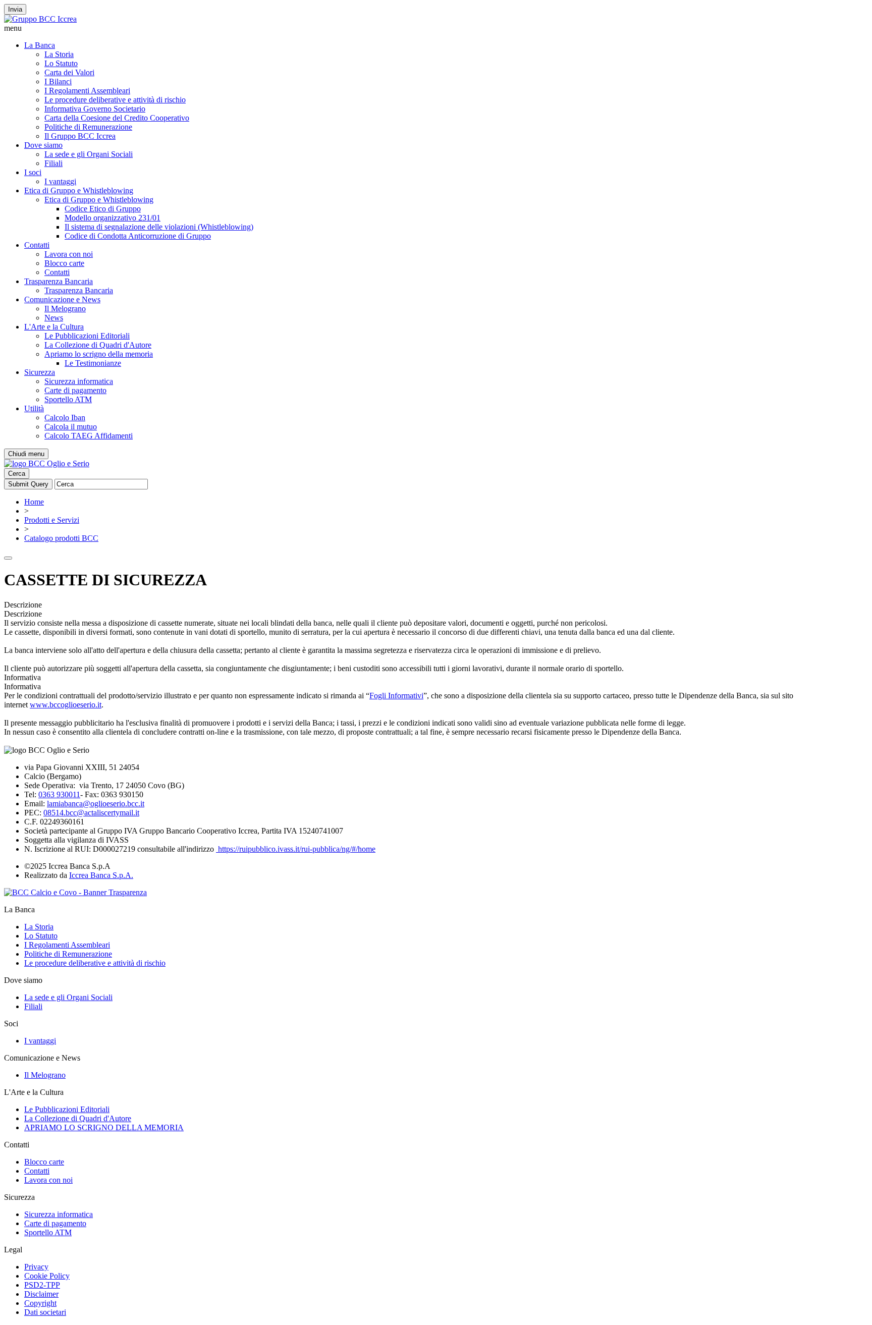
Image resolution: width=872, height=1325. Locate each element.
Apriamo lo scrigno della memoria (98, 354)
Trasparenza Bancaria (58, 281)
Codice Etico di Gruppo (103, 208)
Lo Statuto (61, 63)
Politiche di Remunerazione (88, 127)
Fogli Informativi (396, 695)
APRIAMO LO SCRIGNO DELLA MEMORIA (104, 1127)
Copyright (40, 1303)
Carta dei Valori (69, 72)
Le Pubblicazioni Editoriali (87, 336)
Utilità (34, 408)
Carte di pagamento (75, 390)
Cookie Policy (47, 1276)
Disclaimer (41, 1294)
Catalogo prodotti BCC (61, 538)
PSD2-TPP (42, 1285)
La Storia (59, 54)
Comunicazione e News (62, 299)
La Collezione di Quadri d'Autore (97, 345)
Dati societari (45, 1312)
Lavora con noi (68, 254)
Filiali (53, 163)
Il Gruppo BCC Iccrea (80, 136)
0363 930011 (59, 794)
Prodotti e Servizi (51, 520)
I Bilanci (58, 81)
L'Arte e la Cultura (54, 326)
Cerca (16, 473)
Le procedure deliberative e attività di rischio (115, 99)
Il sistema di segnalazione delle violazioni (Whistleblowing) (159, 227)
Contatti (36, 245)
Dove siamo (43, 145)
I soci (32, 172)
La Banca (39, 45)
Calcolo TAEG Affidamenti (88, 435)
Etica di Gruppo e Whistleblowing (78, 190)
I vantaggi (60, 181)
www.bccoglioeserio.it (65, 704)
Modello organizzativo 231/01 (112, 217)
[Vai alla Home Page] (46, 463)
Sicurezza (39, 372)
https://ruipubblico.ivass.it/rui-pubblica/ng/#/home (295, 849)
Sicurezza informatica (78, 381)
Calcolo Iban (64, 417)
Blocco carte (64, 263)
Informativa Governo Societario (94, 108)
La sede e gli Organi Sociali (88, 154)
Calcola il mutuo (70, 426)
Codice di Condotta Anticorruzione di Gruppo (138, 236)
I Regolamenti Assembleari (87, 90)
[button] (436, 28)
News (53, 317)
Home (34, 502)
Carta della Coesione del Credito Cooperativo (116, 118)
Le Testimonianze (93, 363)
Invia (15, 9)
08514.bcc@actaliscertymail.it (91, 812)
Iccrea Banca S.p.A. (101, 875)
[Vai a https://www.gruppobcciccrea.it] (40, 19)
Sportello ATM (68, 399)
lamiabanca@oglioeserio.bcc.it (95, 803)
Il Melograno (65, 308)
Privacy (36, 1266)
